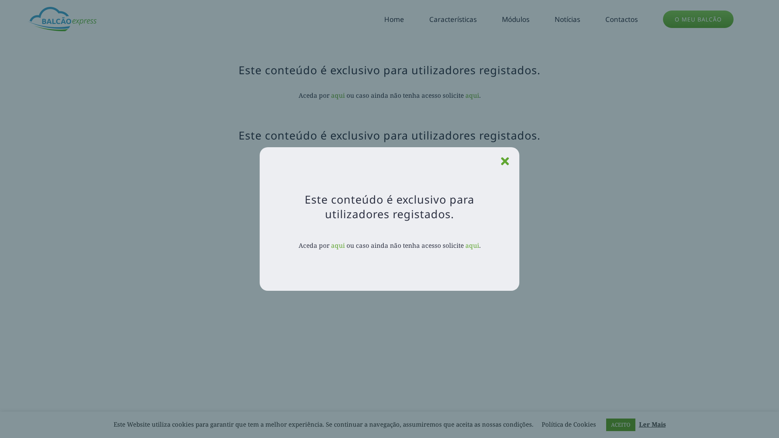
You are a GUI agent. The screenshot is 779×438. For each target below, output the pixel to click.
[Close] (505, 161)
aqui (338, 245)
